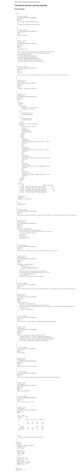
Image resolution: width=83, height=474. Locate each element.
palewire (20, 1)
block (15, 1)
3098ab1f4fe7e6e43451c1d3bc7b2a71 (31, 1)
